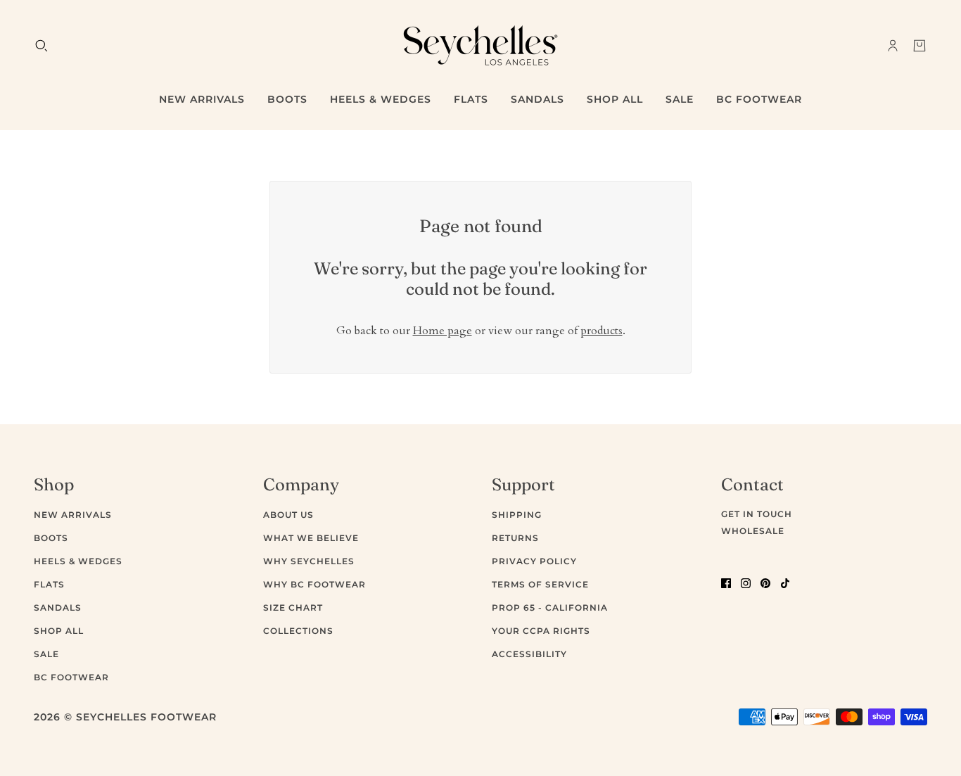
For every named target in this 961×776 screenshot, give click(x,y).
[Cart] (919, 45)
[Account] (892, 45)
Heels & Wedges (78, 561)
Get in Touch (756, 514)
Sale (46, 654)
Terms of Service (540, 584)
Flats (49, 584)
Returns (515, 538)
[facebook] (726, 582)
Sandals (58, 607)
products (601, 330)
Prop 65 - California (550, 607)
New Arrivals (73, 514)
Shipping (517, 514)
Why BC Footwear (314, 584)
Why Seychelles (309, 561)
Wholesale (752, 531)
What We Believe (311, 538)
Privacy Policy (534, 561)
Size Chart (293, 607)
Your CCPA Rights (541, 630)
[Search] (41, 45)
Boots (51, 538)
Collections (298, 630)
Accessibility (529, 654)
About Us (288, 514)
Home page (442, 330)
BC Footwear (71, 677)
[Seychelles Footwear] (480, 45)
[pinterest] (765, 582)
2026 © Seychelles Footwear (125, 717)
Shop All (59, 630)
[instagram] (745, 582)
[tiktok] (785, 582)
